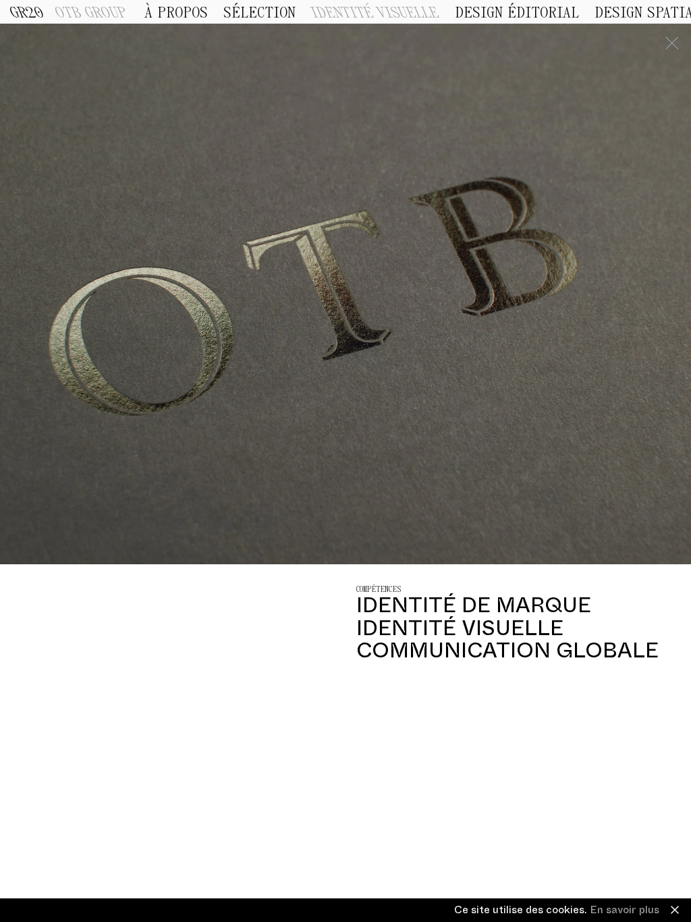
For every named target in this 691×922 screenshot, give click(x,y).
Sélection (259, 13)
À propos (176, 13)
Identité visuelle (375, 13)
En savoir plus (624, 909)
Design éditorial (517, 13)
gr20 (27, 13)
